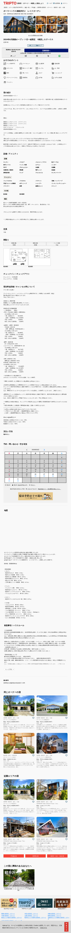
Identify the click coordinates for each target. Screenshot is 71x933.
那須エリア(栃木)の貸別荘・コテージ (11, 917)
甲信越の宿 (14, 856)
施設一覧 (27, 7)
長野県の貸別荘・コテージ (44, 7)
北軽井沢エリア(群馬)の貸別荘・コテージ (58, 918)
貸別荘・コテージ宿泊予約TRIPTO (13, 7)
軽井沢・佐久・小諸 (59, 7)
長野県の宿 (35, 856)
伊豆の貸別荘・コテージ (31, 913)
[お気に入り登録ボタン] (33, 718)
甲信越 (33, 7)
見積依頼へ (46, 50)
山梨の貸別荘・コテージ (31, 915)
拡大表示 (5, 266)
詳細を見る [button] (43, 928)
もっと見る (8, 669)
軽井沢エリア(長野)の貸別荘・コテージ (35, 917)
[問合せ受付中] (35, 476)
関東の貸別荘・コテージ (8, 913)
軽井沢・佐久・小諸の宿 (57, 856)
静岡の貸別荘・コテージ (54, 915)
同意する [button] (66, 927)
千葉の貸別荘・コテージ (8, 915)
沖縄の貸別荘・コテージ (54, 913)
